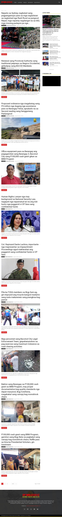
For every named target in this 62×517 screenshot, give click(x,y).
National (25, 2)
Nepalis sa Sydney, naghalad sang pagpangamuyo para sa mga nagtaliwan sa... (50, 31)
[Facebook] (24, 509)
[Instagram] (28, 509)
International (30, 2)
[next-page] (16, 484)
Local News (20, 2)
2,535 (13, 483)
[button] (59, 2)
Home (2, 10)
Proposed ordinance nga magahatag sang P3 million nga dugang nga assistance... (55, 51)
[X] (31, 509)
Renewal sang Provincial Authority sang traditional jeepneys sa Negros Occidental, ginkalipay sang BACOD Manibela (20, 63)
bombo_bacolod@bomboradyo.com (33, 505)
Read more (4, 54)
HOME (15, 2)
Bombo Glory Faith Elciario (11, 25)
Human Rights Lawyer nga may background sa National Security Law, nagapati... (55, 63)
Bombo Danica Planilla (10, 68)
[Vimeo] (34, 509)
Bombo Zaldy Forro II (8, 208)
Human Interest (37, 2)
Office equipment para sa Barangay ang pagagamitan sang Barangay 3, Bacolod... (55, 57)
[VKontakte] (37, 509)
